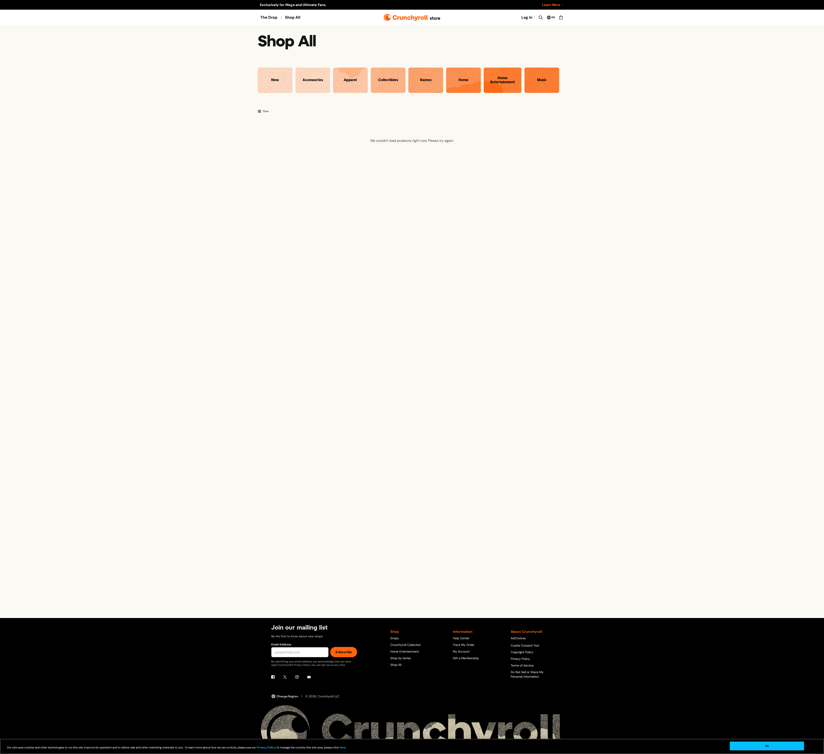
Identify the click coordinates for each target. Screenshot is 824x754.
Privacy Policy (520, 659)
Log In (526, 17)
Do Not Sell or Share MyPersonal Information (527, 674)
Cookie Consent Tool (525, 645)
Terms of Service (522, 665)
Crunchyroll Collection (405, 645)
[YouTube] (309, 677)
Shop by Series (400, 658)
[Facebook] (273, 677)
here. (342, 747)
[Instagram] (297, 677)
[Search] (540, 17)
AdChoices (518, 638)
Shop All (292, 17)
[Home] (412, 17)
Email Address (281, 644)
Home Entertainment (404, 651)
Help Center (461, 638)
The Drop (268, 17)
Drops (394, 638)
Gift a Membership (466, 658)
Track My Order (463, 645)
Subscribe (343, 652)
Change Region (287, 696)
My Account (461, 651)
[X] (285, 677)
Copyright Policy (522, 652)
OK (767, 746)
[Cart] (561, 17)
